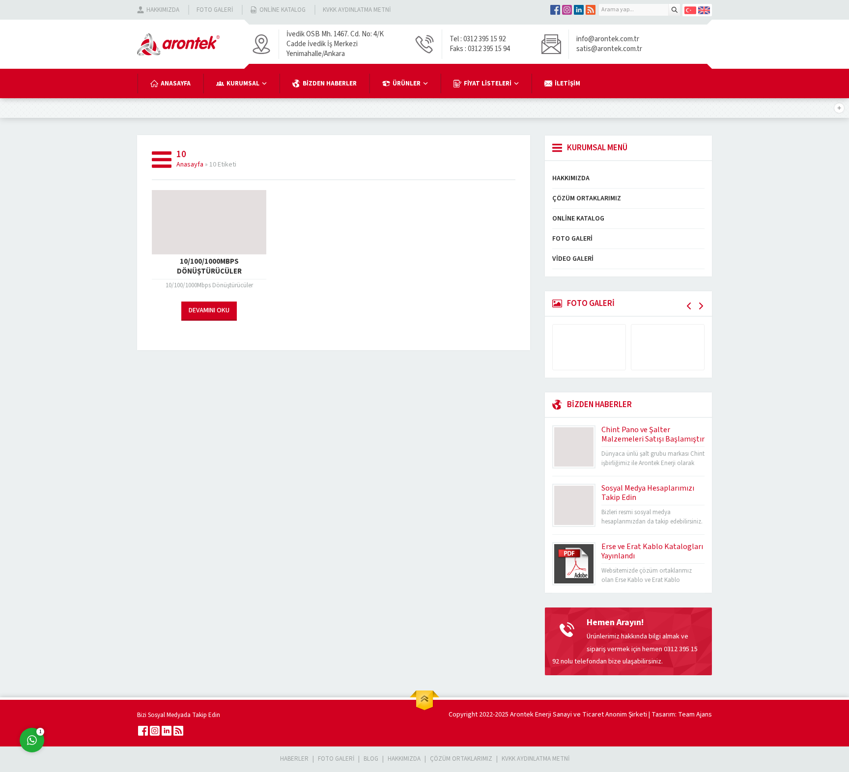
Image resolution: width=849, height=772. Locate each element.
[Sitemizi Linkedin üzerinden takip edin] (579, 10)
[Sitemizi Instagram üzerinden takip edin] (567, 10)
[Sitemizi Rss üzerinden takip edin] (590, 10)
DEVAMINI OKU (209, 310)
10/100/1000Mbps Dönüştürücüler (209, 266)
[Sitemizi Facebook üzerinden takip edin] (555, 10)
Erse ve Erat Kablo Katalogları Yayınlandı (652, 551)
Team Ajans (695, 714)
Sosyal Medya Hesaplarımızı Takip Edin (647, 493)
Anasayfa (189, 164)
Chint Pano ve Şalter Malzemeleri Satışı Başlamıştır (653, 434)
